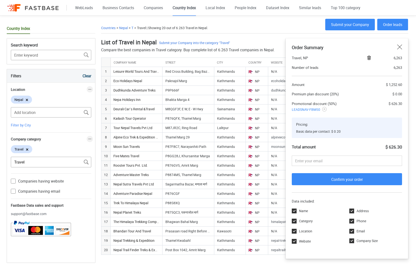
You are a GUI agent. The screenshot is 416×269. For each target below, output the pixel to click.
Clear (87, 76)
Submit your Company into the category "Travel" (194, 42)
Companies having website (41, 181)
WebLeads (84, 7)
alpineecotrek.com (285, 137)
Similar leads (310, 7)
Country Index (184, 7)
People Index (245, 7)
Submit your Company (350, 24)
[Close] (399, 47)
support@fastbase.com (28, 213)
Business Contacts (118, 7)
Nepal (123, 28)
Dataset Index (277, 7)
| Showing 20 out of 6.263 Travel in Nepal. (177, 28)
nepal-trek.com (282, 240)
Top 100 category (345, 7)
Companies (153, 7)
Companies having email (39, 191)
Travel (141, 28)
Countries (108, 28)
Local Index (215, 7)
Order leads (392, 24)
